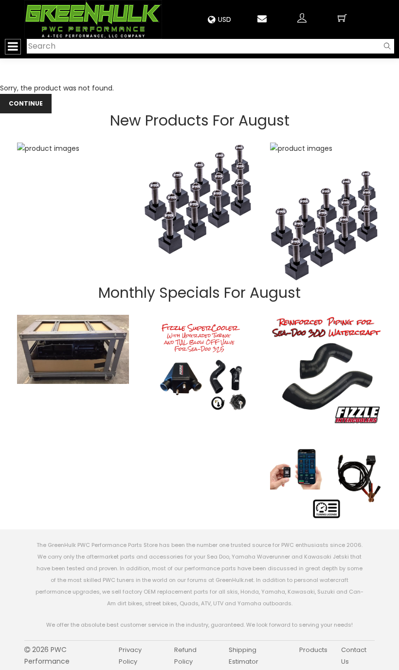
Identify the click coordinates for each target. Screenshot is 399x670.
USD (224, 19)
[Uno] (93, 19)
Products (313, 649)
